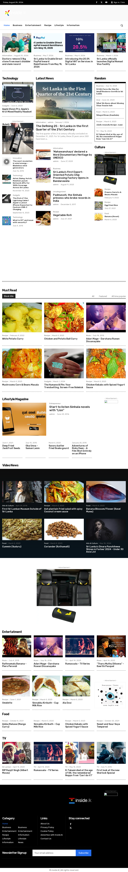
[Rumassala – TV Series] (79, 646)
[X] (101, 2)
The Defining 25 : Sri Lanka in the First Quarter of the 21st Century (62, 127)
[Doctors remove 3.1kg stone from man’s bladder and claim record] (16, 42)
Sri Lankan (6, 767)
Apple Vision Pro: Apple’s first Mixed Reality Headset (17, 110)
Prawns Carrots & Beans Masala (113, 193)
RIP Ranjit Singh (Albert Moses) (15, 771)
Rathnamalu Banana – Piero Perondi (14, 665)
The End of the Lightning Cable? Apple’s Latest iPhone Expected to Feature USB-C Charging (22, 203)
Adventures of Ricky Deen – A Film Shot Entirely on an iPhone (81, 449)
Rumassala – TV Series (77, 663)
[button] (122, 25)
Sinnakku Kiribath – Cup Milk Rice (47, 725)
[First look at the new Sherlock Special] (111, 753)
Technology (18, 176)
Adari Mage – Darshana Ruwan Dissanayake (103, 340)
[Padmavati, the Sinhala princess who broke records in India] (43, 198)
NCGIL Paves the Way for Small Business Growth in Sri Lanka (109, 91)
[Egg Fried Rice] (99, 205)
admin (50, 122)
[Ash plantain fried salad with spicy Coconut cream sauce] (64, 491)
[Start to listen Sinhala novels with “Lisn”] (24, 419)
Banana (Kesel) (112, 216)
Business (37, 55)
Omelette (7, 703)
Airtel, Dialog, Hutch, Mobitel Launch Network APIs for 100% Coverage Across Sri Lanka (22, 183)
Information (7, 55)
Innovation (17, 158)
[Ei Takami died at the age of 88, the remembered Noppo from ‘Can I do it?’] (79, 753)
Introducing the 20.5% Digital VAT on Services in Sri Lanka (79, 62)
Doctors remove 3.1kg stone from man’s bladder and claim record (16, 62)
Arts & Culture (8, 506)
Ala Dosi (67, 703)
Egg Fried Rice (111, 205)
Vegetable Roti (62, 215)
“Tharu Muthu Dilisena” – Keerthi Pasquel (110, 665)
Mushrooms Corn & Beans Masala (20, 384)
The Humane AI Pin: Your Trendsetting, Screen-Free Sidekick (63, 386)
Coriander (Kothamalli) (57, 546)
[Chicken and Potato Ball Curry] (64, 317)
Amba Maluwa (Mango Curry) (14, 725)
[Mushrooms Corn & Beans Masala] (22, 363)
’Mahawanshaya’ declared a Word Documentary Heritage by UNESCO (72, 154)
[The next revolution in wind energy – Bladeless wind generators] (6, 161)
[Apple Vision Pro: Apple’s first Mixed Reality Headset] (17, 92)
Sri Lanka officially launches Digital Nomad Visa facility (110, 62)
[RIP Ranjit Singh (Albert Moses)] (16, 753)
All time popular (119, 296)
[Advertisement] (64, 255)
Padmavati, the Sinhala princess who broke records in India (71, 197)
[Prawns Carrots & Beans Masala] (99, 192)
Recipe (56, 212)
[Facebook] (96, 2)
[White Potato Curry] (22, 317)
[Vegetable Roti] (43, 218)
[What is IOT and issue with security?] (6, 220)
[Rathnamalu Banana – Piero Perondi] (16, 646)
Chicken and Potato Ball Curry (60, 338)
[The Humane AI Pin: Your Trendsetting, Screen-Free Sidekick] (64, 363)
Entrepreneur (55, 404)
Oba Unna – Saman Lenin (33, 447)
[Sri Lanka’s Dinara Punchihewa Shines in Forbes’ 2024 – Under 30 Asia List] (106, 529)
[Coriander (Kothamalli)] (64, 529)
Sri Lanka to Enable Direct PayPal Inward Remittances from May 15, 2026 (48, 63)
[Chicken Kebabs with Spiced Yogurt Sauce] (106, 363)
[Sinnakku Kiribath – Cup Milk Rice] (46, 686)
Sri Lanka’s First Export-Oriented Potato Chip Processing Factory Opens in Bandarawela (71, 176)
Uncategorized (59, 192)
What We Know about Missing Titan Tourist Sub (110, 104)
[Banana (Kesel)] (99, 217)
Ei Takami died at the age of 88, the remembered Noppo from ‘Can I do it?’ (109, 136)
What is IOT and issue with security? (23, 221)
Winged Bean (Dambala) (107, 115)
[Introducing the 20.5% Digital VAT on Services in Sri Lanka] (79, 42)
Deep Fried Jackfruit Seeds (11, 447)
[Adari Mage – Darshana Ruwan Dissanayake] (106, 317)
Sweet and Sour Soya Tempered (108, 725)
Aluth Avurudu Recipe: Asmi (109, 125)
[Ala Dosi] (76, 686)
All (93, 296)
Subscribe (84, 853)
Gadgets (5, 106)
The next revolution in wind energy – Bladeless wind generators (22, 164)
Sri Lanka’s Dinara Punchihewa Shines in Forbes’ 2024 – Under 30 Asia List (104, 549)
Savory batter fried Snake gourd (59, 447)
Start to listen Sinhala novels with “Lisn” (69, 408)
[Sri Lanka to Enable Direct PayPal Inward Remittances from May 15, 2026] (48, 42)
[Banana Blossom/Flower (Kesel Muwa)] (106, 491)
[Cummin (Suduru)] (22, 529)
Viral (98, 100)
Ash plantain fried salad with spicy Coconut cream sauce (63, 510)
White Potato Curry (12, 338)
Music (88, 335)
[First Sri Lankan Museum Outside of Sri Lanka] (22, 491)
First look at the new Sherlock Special (108, 771)
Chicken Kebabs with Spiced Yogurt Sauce (76, 725)
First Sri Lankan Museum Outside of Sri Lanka (22, 510)
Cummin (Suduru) (11, 546)
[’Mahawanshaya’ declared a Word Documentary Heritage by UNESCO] (43, 154)
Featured (103, 296)
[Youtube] (106, 2)
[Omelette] (16, 686)
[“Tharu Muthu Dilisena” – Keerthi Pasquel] (111, 646)
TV (97, 131)
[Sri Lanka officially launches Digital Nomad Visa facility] (111, 42)
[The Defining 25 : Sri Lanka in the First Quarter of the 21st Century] (64, 100)
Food (98, 112)
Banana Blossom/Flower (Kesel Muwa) (103, 510)
